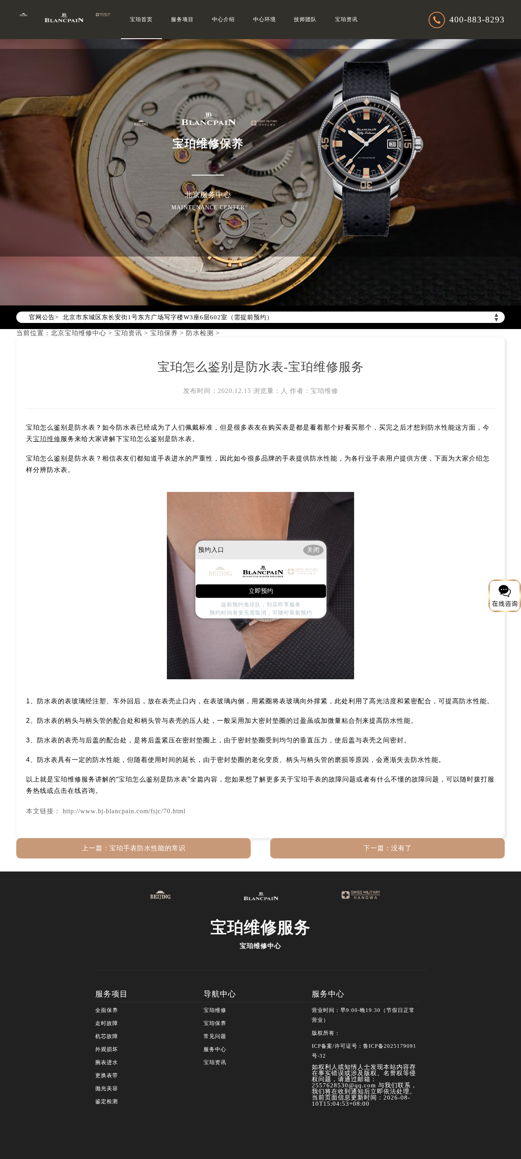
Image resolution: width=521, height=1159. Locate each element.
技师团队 (305, 19)
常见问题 (215, 1036)
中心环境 (264, 19)
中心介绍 (223, 19)
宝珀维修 (215, 1010)
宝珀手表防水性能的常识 (147, 848)
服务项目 (182, 19)
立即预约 (261, 591)
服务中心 (215, 1049)
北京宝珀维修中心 (78, 332)
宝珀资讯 (346, 19)
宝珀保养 (164, 332)
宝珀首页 (141, 19)
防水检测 (200, 332)
